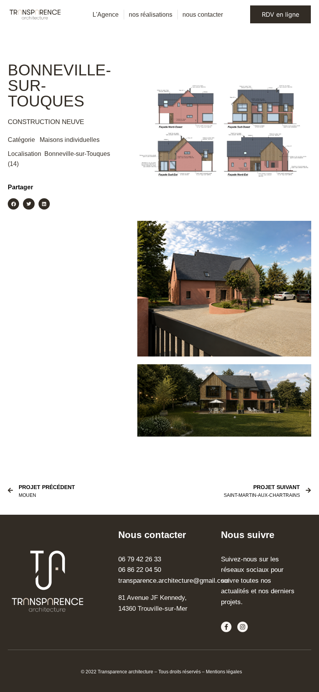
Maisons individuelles (70, 139)
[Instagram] (242, 627)
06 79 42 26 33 (139, 559)
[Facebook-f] (226, 627)
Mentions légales (224, 672)
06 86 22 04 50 (139, 569)
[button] (13, 204)
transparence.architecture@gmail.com (174, 580)
